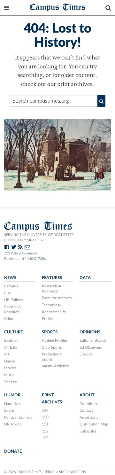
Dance (9, 361)
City (7, 293)
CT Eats (10, 347)
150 (45, 417)
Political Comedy (18, 417)
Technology (51, 305)
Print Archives (52, 398)
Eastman (11, 340)
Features (52, 278)
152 (45, 431)
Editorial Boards (93, 340)
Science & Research (12, 309)
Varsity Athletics (55, 366)
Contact (86, 410)
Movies (10, 368)
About (87, 395)
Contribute (89, 404)
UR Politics (13, 300)
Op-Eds (86, 354)
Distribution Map (94, 424)
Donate (13, 451)
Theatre (10, 382)
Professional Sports (52, 356)
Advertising (89, 417)
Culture (13, 332)
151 (45, 424)
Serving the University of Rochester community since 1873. (39, 237)
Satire (9, 410)
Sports (49, 332)
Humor (12, 395)
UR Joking (12, 424)
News (10, 278)
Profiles (48, 319)
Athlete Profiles (54, 340)
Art (6, 354)
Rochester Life (54, 312)
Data (85, 278)
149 (45, 410)
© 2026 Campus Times (23, 472)
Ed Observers (91, 347)
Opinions (90, 332)
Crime (9, 319)
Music (9, 375)
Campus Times (58, 7)
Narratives (12, 404)
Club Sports (52, 347)
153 (45, 438)
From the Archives (57, 298)
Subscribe (88, 431)
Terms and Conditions (65, 472)
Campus (11, 286)
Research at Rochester (51, 288)
